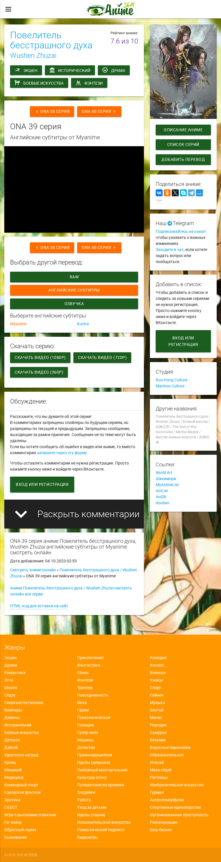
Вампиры (13, 710)
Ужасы (156, 680)
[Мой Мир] (199, 192)
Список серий (183, 144)
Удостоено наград (21, 755)
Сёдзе (9, 695)
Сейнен (156, 695)
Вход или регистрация (42, 484)
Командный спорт (21, 785)
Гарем (83, 710)
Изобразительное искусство (176, 785)
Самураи (158, 732)
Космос (157, 665)
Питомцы (159, 777)
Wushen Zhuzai (33, 56)
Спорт (155, 687)
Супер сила (87, 732)
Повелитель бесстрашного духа (51, 40)
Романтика (15, 672)
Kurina (83, 323)
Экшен (30, 70)
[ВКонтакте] (159, 192)
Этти (8, 680)
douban (162, 503)
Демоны (12, 717)
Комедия (158, 657)
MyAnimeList (167, 484)
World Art (164, 472)
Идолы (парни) (91, 814)
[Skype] (183, 192)
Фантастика (88, 665)
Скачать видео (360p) (39, 372)
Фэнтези (93, 83)
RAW (74, 277)
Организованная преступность (179, 814)
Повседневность (92, 695)
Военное (158, 672)
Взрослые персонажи (170, 747)
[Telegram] (191, 192)
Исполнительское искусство (104, 822)
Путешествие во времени (100, 785)
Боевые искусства (43, 83)
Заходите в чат (170, 249)
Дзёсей (11, 747)
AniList (162, 490)
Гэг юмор (13, 822)
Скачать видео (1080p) (40, 357)
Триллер (85, 687)
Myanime (18, 323)
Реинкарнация (164, 822)
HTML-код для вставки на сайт (39, 606)
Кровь (10, 762)
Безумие (158, 740)
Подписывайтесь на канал (181, 231)
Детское (12, 740)
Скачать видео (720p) (102, 357)
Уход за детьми (91, 807)
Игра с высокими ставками (30, 814)
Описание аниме (183, 130)
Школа (10, 687)
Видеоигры (87, 837)
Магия (156, 717)
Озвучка (74, 303)
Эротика (12, 800)
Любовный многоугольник (102, 770)
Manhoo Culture (170, 386)
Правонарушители (94, 755)
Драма (118, 70)
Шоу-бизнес (161, 829)
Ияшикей (13, 770)
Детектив (86, 747)
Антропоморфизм (167, 800)
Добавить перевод (183, 159)
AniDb (161, 496)
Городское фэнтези (22, 792)
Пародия (158, 725)
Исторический (74, 70)
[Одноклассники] (167, 192)
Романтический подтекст (101, 829)
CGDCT (10, 807)
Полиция (85, 725)
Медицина (14, 777)
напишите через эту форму (62, 452)
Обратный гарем (20, 829)
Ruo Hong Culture (171, 380)
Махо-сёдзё (161, 770)
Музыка (157, 702)
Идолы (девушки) (93, 762)
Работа (84, 800)
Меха (82, 702)
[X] (175, 192)
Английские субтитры (74, 290)
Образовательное (167, 755)
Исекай (157, 762)
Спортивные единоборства (175, 807)
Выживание (15, 837)
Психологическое (93, 717)
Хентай (156, 710)
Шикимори (166, 478)
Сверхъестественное (23, 702)
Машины (85, 740)
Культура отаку (92, 777)
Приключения (90, 657)
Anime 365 (13, 855)
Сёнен (82, 672)
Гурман (157, 792)
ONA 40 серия (99, 111)
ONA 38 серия (52, 111)
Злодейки (86, 792)
